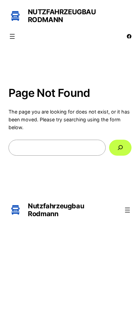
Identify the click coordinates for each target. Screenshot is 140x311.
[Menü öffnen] (12, 36)
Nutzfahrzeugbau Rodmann (62, 16)
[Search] (120, 148)
